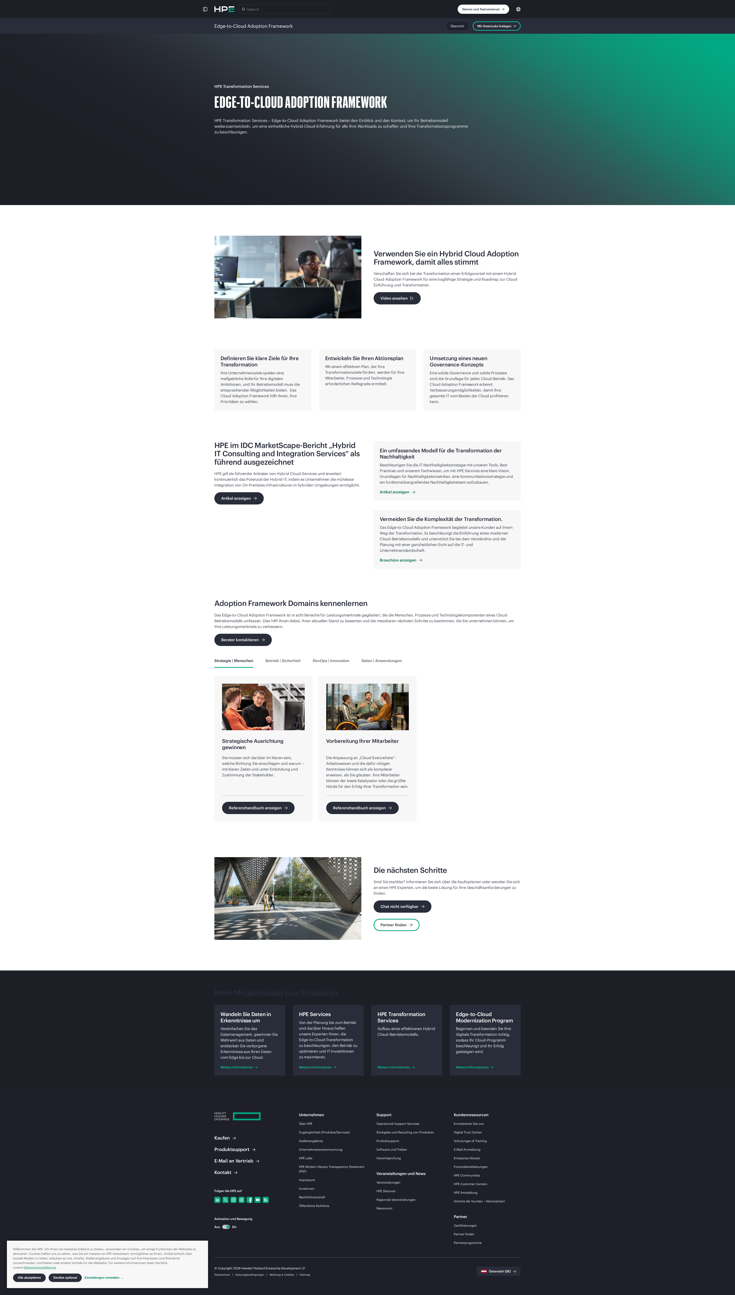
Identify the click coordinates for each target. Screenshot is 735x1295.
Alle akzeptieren (29, 1277)
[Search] (243, 9)
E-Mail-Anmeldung (467, 1149)
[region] (367, 751)
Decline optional (65, 1277)
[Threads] (241, 1200)
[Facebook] (250, 1200)
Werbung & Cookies (282, 1274)
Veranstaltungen (388, 1182)
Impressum (307, 1180)
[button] (205, 9)
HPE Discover (386, 1191)
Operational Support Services (397, 1124)
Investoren (306, 1188)
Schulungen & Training (470, 1141)
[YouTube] (258, 1200)
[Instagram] (233, 1200)
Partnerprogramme (468, 1243)
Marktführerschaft (312, 1197)
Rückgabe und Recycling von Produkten (405, 1132)
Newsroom (384, 1208)
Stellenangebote (311, 1141)
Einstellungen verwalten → (104, 1277)
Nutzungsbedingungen (249, 1274)
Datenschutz (222, 1274)
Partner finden (464, 1234)
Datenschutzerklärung (40, 1267)
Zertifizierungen (465, 1225)
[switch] (224, 1227)
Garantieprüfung (388, 1158)
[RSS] (266, 1200)
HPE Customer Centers (470, 1184)
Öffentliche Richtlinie (314, 1206)
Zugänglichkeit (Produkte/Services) (324, 1132)
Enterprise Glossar (467, 1158)
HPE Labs (305, 1158)
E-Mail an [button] (233, 1160)
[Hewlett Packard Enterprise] (224, 9)
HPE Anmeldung (465, 1192)
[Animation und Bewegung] (226, 1227)
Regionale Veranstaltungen (396, 1200)
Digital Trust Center (468, 1132)
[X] (225, 1200)
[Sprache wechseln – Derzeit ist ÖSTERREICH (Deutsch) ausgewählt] (518, 8)
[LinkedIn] (217, 1200)
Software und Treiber (391, 1149)
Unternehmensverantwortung (320, 1149)
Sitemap (305, 1274)
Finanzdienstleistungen (471, 1167)
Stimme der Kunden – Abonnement (479, 1201)
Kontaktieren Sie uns (469, 1124)
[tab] (233, 661)
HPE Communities (467, 1175)
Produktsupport (387, 1141)
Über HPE (305, 1124)
